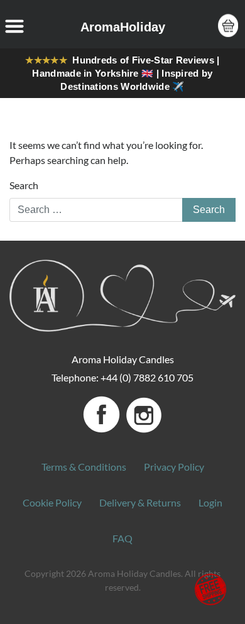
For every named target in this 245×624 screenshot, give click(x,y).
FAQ (122, 538)
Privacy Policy (174, 467)
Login (210, 502)
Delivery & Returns (140, 502)
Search (23, 185)
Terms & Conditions (83, 467)
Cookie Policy (52, 502)
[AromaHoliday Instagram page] (144, 413)
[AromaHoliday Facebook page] (103, 413)
